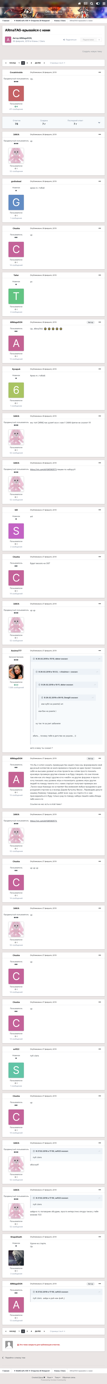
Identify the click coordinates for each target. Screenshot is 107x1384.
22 (17, 685)
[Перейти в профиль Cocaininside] (16, 93)
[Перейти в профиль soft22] (16, 1070)
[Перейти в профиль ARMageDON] (8, 40)
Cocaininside (16, 72)
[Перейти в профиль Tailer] (16, 296)
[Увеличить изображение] (45, 328)
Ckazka (16, 228)
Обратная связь (68, 1377)
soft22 (16, 1049)
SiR (16, 510)
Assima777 (16, 650)
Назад (12, 63)
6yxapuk (16, 369)
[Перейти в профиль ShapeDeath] (16, 1258)
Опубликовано (43, 72)
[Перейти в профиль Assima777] (16, 671)
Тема (57, 1377)
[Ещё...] (100, 72)
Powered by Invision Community (53, 1380)
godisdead (16, 181)
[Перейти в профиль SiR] (16, 531)
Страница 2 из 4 (57, 63)
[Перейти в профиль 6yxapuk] (16, 390)
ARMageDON (25, 38)
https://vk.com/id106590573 (43, 469)
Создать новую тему (92, 51)
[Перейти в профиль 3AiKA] (16, 155)
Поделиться (70, 40)
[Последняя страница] (44, 63)
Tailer (16, 275)
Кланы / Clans (38, 41)
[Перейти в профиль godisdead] (16, 202)
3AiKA (16, 134)
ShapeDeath (16, 1237)
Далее (38, 63)
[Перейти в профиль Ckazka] (16, 249)
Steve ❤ (41, 1377)
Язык (49, 1377)
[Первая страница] (6, 63)
